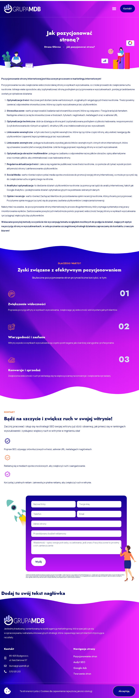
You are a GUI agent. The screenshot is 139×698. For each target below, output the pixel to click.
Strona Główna (52, 46)
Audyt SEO (79, 662)
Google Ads (80, 668)
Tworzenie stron (82, 674)
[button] (114, 8)
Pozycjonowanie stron (85, 656)
